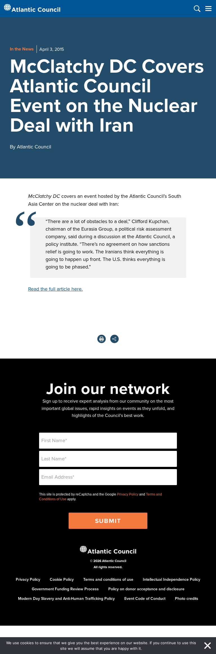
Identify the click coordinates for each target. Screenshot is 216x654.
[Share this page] (114, 339)
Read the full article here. (55, 288)
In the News (22, 49)
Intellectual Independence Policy (171, 579)
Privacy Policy (127, 494)
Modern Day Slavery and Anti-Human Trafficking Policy (66, 598)
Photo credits (186, 598)
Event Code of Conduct (144, 598)
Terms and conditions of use (108, 579)
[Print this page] (101, 339)
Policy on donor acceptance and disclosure (146, 589)
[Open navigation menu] (208, 8)
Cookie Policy (62, 579)
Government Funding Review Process (65, 589)
